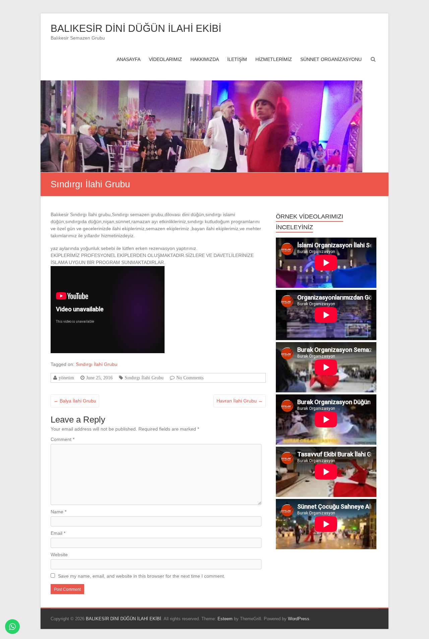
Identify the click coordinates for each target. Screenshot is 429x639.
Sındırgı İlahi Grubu (96, 364)
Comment (62, 439)
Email (58, 533)
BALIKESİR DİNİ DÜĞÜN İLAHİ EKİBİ (136, 28)
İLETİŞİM (237, 59)
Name (58, 511)
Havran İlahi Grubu (240, 400)
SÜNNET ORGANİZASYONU (331, 59)
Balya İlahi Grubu (75, 400)
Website (59, 554)
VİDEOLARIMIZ (165, 59)
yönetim (66, 377)
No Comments (189, 377)
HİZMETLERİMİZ (273, 59)
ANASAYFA (128, 59)
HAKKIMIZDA (204, 59)
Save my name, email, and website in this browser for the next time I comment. (141, 576)
